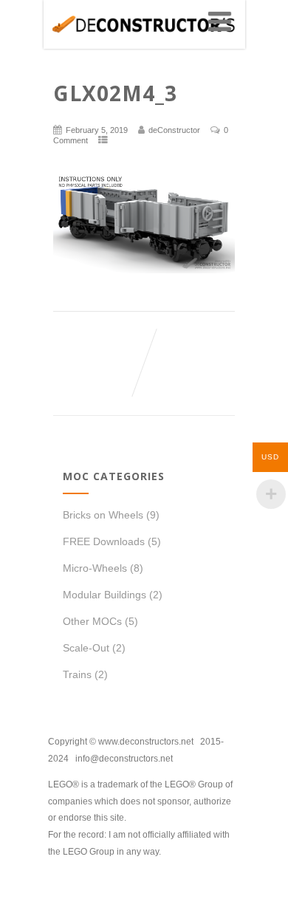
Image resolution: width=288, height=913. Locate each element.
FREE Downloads (104, 541)
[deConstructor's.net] (143, 43)
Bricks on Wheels (103, 515)
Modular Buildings (104, 595)
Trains (77, 674)
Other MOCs (92, 621)
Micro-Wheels (95, 568)
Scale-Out (86, 648)
